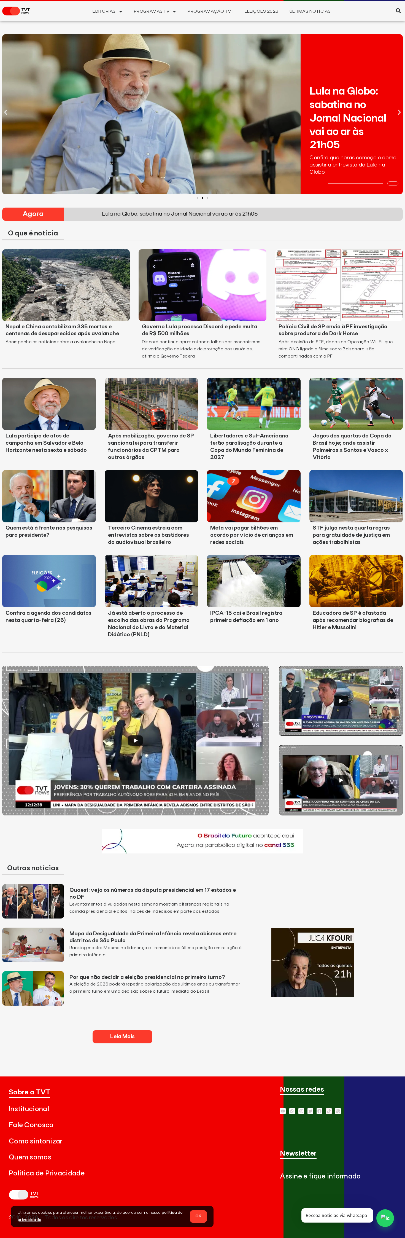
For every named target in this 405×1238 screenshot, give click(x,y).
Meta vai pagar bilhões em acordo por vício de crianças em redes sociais (251, 535)
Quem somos (30, 1157)
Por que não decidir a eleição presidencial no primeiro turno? (147, 977)
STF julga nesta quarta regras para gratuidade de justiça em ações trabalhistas (351, 535)
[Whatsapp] (292, 1111)
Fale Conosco (31, 1125)
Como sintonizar (36, 1141)
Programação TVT (210, 11)
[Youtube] (283, 1111)
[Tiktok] (329, 1111)
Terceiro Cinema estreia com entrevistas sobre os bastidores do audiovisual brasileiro (148, 535)
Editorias (104, 11)
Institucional (29, 1109)
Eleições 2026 (262, 11)
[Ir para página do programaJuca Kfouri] (312, 995)
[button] (398, 10)
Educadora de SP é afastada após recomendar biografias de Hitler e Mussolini (353, 620)
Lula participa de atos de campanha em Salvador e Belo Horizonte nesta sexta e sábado (46, 443)
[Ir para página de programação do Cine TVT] (202, 852)
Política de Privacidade (47, 1173)
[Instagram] (301, 1111)
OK (198, 1216)
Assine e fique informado (320, 1176)
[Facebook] (319, 1111)
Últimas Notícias (310, 11)
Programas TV (152, 11)
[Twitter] (310, 1111)
